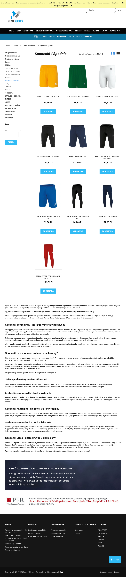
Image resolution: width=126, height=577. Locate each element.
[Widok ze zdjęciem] (113, 54)
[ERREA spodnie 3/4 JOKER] (48, 138)
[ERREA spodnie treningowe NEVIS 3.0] (48, 257)
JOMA (7, 102)
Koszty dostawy (34, 533)
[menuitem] (11, 31)
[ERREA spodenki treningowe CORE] (48, 197)
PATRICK (8, 99)
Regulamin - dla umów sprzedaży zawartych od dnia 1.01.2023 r (16, 538)
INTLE (60, 572)
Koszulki (8, 77)
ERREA (7, 65)
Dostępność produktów (37, 530)
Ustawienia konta (58, 533)
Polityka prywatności (13, 544)
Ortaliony (8, 90)
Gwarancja (79, 530)
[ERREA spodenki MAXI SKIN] (77, 78)
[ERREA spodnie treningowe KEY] (77, 197)
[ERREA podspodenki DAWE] (107, 78)
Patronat (101, 536)
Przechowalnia (57, 536)
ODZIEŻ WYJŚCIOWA (12, 71)
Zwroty (77, 533)
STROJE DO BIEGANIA (13, 96)
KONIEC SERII (10, 108)
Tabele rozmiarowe (12, 550)
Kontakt (101, 540)
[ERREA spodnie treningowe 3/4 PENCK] (107, 138)
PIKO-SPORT (102, 530)
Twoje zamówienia (58, 530)
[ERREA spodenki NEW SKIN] (48, 78)
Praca (100, 543)
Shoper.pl (117, 572)
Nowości (8, 114)
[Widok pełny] (118, 54)
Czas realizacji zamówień (37, 536)
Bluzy (7, 84)
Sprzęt (7, 62)
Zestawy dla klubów (12, 105)
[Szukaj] (114, 10)
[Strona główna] (15, 16)
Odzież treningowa (12, 56)
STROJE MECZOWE (12, 68)
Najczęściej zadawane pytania (16, 547)
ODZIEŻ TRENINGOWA (13, 74)
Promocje (9, 118)
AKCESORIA (9, 93)
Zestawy (8, 87)
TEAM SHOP (10, 111)
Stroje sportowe (11, 53)
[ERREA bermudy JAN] (77, 138)
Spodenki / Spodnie (12, 81)
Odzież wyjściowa (12, 59)
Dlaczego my (102, 533)
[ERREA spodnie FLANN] (107, 197)
